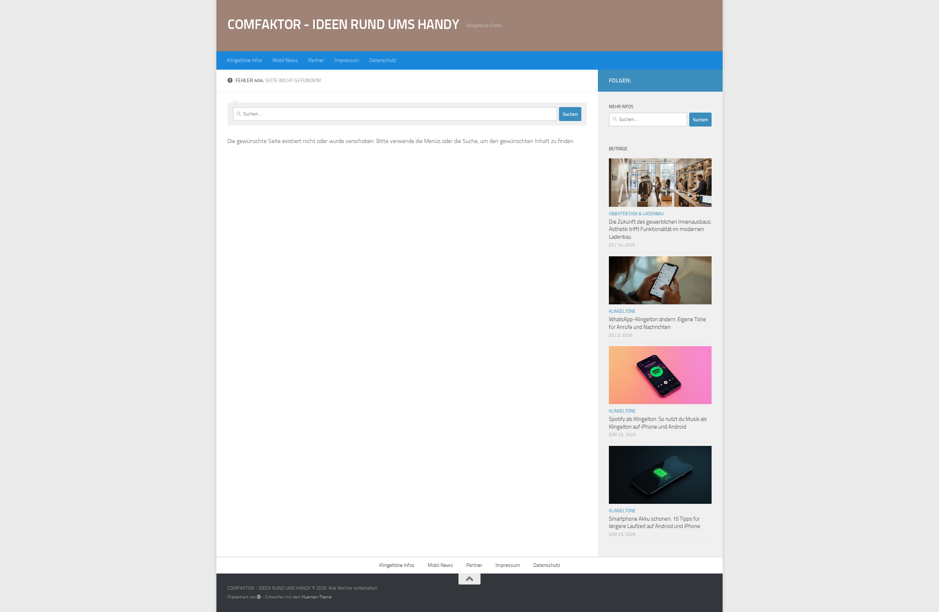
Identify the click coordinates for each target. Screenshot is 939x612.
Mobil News (285, 60)
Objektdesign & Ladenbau (636, 213)
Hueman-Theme (317, 597)
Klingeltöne (622, 311)
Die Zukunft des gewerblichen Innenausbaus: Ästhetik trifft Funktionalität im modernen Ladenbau (660, 230)
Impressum (347, 60)
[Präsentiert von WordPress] (259, 597)
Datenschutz (382, 60)
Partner (316, 60)
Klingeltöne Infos (244, 60)
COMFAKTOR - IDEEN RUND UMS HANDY (343, 24)
